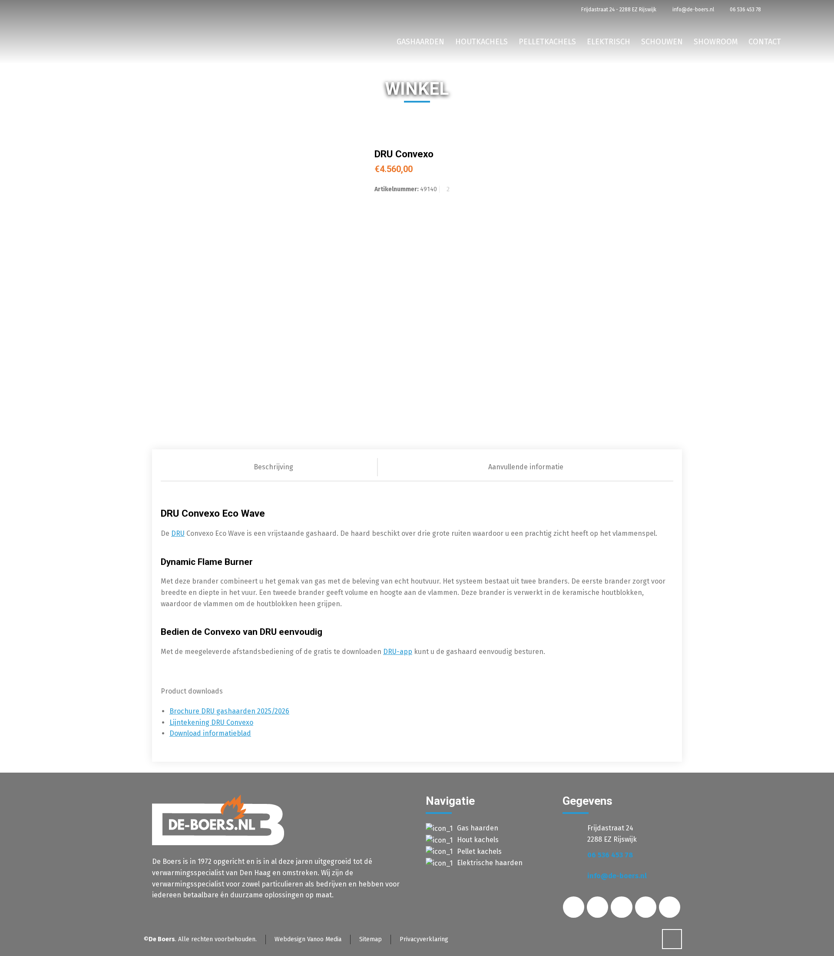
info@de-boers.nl (692, 10)
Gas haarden (477, 828)
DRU (178, 533)
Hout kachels (478, 840)
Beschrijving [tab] (273, 467)
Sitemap (370, 939)
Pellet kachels (479, 851)
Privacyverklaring (424, 939)
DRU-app (397, 651)
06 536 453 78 (744, 10)
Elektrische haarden (490, 863)
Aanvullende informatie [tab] (525, 467)
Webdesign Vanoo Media (308, 939)
